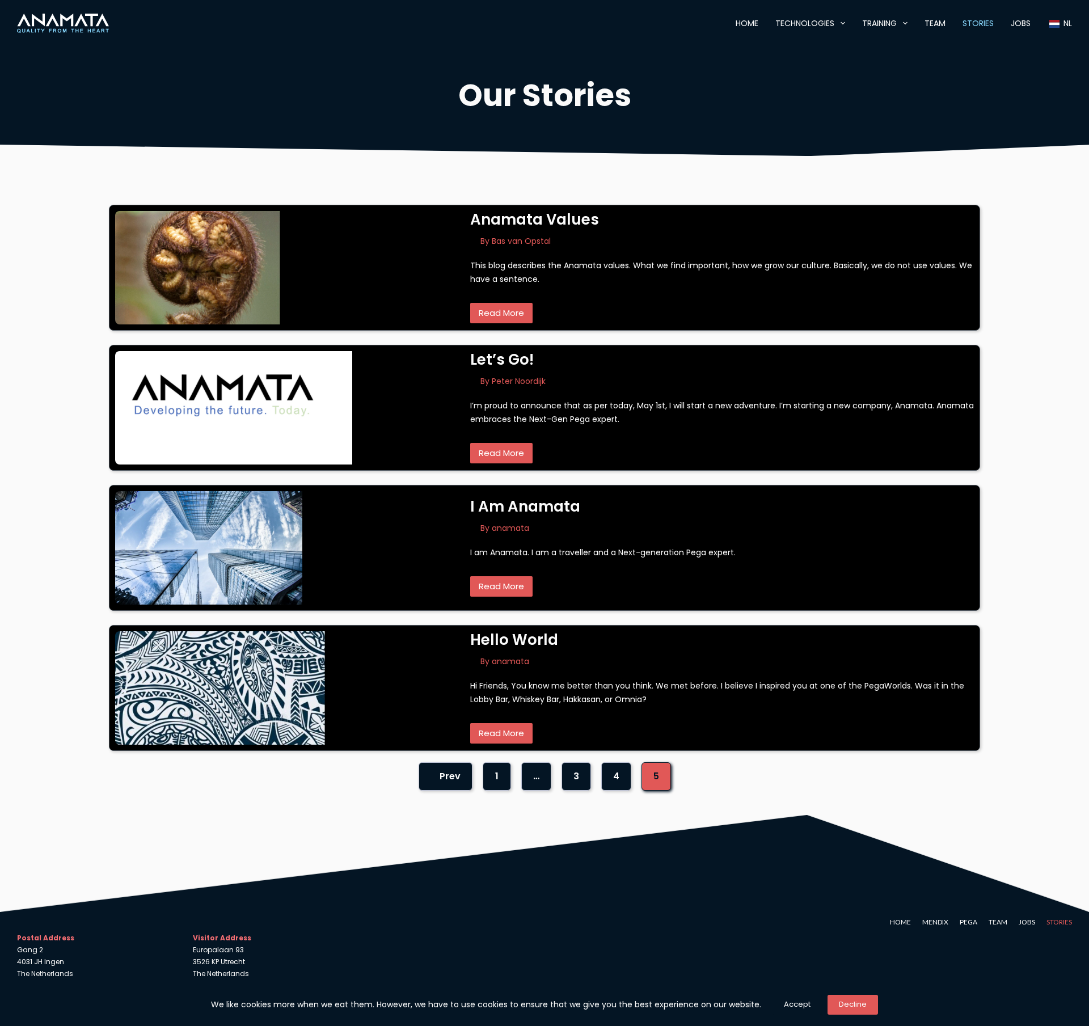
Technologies (804, 23)
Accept (797, 1004)
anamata (510, 528)
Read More (501, 313)
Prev (449, 776)
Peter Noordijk (519, 381)
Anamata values (534, 219)
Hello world (514, 640)
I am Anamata (525, 506)
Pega (968, 922)
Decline (853, 1004)
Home (747, 23)
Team (935, 23)
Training (879, 23)
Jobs (1021, 23)
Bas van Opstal (521, 241)
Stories (978, 23)
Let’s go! (502, 359)
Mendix (935, 922)
